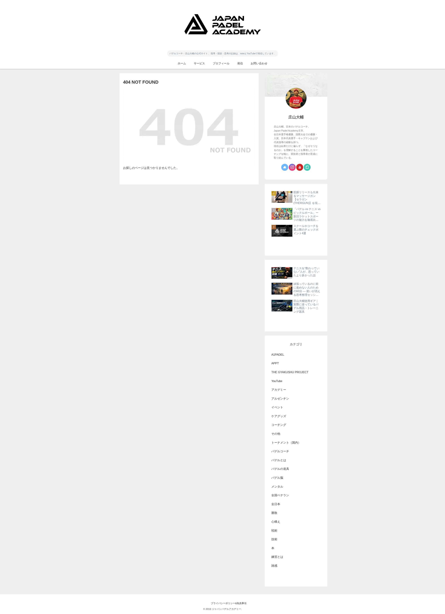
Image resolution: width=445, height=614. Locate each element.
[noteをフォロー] (307, 167)
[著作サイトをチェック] (284, 167)
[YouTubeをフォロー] (299, 167)
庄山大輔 (296, 117)
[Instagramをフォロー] (292, 167)
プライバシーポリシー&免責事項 (222, 603)
